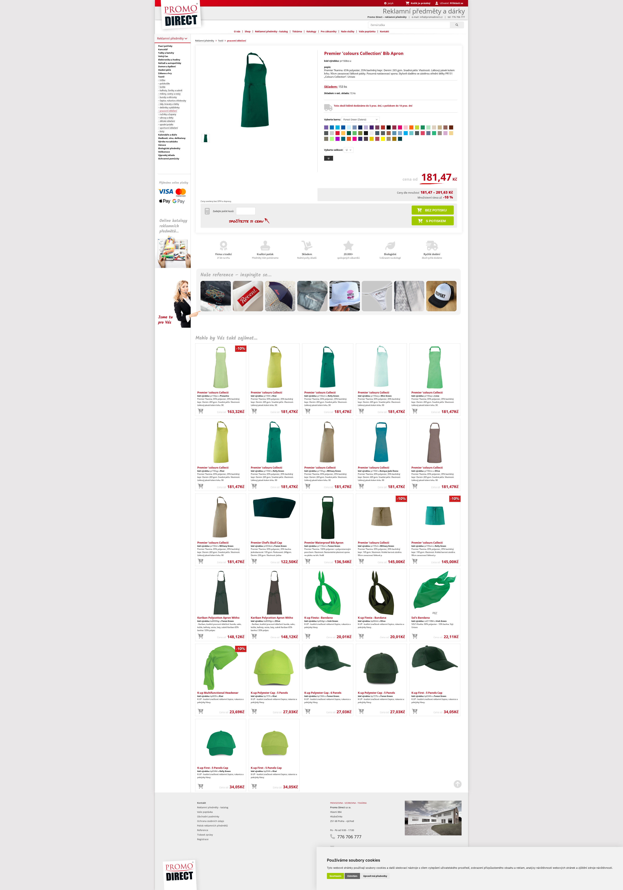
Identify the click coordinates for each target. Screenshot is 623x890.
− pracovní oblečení (167, 110)
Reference (202, 830)
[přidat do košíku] (200, 411)
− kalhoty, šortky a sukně (170, 90)
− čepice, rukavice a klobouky (172, 100)
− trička (161, 80)
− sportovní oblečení (168, 127)
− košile (161, 86)
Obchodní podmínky (208, 816)
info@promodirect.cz (431, 17)
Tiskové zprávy (205, 834)
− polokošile (164, 83)
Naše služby (347, 31)
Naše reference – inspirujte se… (236, 275)
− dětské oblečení (166, 121)
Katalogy (311, 31)
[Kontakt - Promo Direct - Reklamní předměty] (433, 834)
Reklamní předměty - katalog (271, 31)
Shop (247, 31)
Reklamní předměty (170, 38)
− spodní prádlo (165, 124)
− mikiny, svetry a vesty (169, 93)
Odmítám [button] (352, 876)
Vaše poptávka (367, 31)
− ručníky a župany (167, 114)
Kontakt (384, 31)
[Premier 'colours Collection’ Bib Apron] (255, 131)
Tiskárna (297, 31)
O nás (237, 31)
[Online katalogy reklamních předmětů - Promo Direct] (175, 267)
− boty (161, 131)
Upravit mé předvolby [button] (375, 876)
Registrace (202, 839)
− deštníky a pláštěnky (169, 107)
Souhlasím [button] (335, 876)
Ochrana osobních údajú (210, 821)
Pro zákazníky (328, 31)
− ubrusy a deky (165, 117)
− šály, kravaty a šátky (168, 104)
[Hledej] (457, 25)
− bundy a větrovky (167, 97)
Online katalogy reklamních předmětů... (173, 226)
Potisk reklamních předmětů (212, 825)
